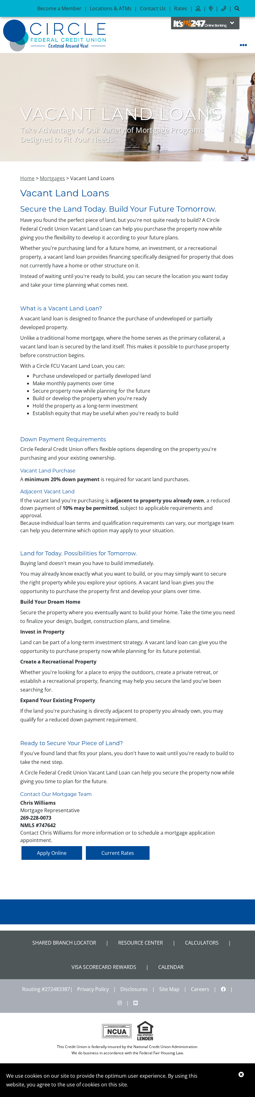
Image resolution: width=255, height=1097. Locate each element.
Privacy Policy (93, 989)
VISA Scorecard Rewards (104, 967)
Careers (200, 989)
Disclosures (134, 989)
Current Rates (117, 853)
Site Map (169, 989)
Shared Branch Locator (64, 942)
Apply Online (52, 853)
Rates (180, 8)
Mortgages (52, 178)
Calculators (202, 942)
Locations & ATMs (111, 8)
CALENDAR (170, 967)
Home (27, 178)
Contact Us (153, 8)
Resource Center (140, 942)
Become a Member (59, 8)
